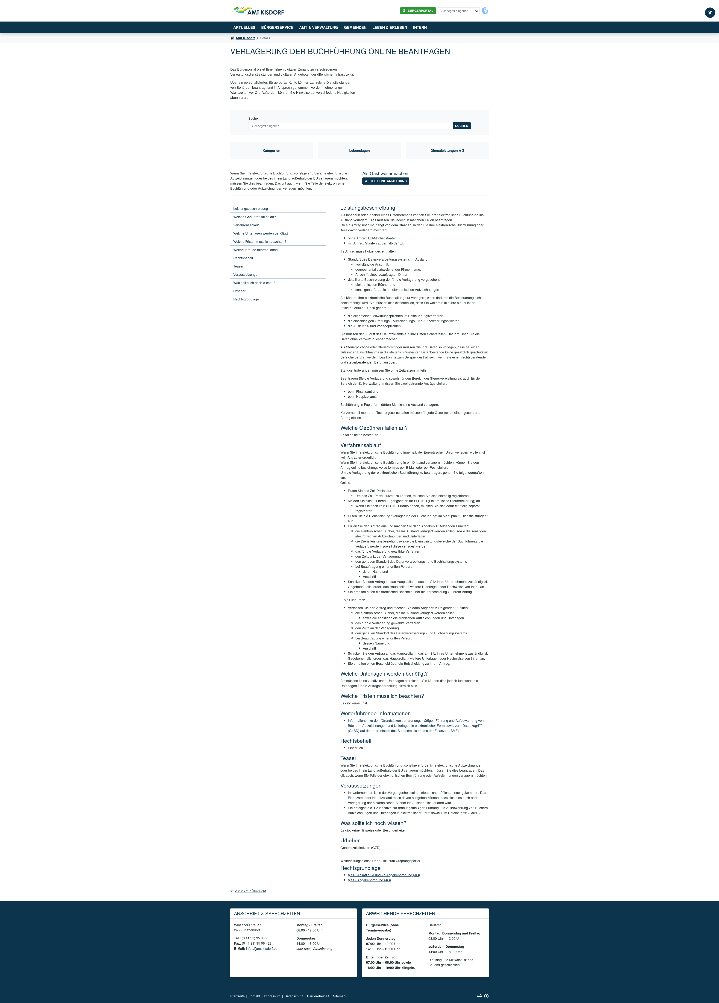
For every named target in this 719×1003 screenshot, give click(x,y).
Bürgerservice (277, 27)
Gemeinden (355, 27)
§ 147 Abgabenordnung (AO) (369, 879)
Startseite (237, 995)
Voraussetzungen (246, 274)
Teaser (238, 266)
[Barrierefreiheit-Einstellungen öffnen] (710, 12)
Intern (420, 27)
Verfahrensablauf (246, 224)
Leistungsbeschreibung (250, 208)
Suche (253, 118)
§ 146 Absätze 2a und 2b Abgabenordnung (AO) (384, 874)
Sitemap (339, 995)
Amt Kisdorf (245, 37)
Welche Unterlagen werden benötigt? (261, 233)
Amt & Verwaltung (318, 27)
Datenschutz (293, 995)
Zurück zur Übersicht (250, 890)
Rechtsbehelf (243, 257)
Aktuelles (244, 27)
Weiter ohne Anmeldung (386, 181)
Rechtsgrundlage (246, 299)
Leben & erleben (389, 27)
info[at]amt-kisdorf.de (261, 948)
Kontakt (254, 995)
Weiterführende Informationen (255, 249)
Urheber (239, 290)
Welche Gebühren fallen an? (254, 216)
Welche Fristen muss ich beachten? (259, 241)
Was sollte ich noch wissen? (254, 282)
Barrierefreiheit (318, 995)
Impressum (272, 995)
